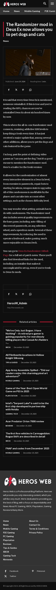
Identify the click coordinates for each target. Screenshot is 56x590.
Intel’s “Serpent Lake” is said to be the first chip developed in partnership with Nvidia (27, 406)
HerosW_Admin (17, 303)
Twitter (13, 576)
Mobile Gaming (13, 381)
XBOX (8, 347)
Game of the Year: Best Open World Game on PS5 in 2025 (26, 390)
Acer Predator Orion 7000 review (25, 421)
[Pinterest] (23, 90)
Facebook (14, 571)
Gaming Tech (12, 414)
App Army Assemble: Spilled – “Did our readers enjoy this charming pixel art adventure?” (28, 373)
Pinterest (41, 571)
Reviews (9, 426)
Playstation (11, 396)
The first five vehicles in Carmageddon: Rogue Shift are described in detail (28, 435)
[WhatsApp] (30, 90)
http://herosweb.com (15, 308)
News (6, 41)
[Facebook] (9, 90)
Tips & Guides (12, 362)
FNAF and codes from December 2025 (27, 448)
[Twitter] (16, 90)
